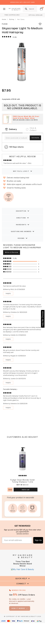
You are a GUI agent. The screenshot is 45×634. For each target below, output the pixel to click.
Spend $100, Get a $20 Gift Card (22, 2)
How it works (20, 608)
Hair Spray (21, 19)
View (10, 490)
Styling (11, 19)
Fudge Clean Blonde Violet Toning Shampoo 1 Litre (22, 481)
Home (4, 19)
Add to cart (25, 490)
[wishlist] (40, 24)
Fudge (5, 24)
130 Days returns (16, 147)
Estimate (35, 138)
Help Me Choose (42, 318)
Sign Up (38, 540)
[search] (26, 9)
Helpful (8, 293)
